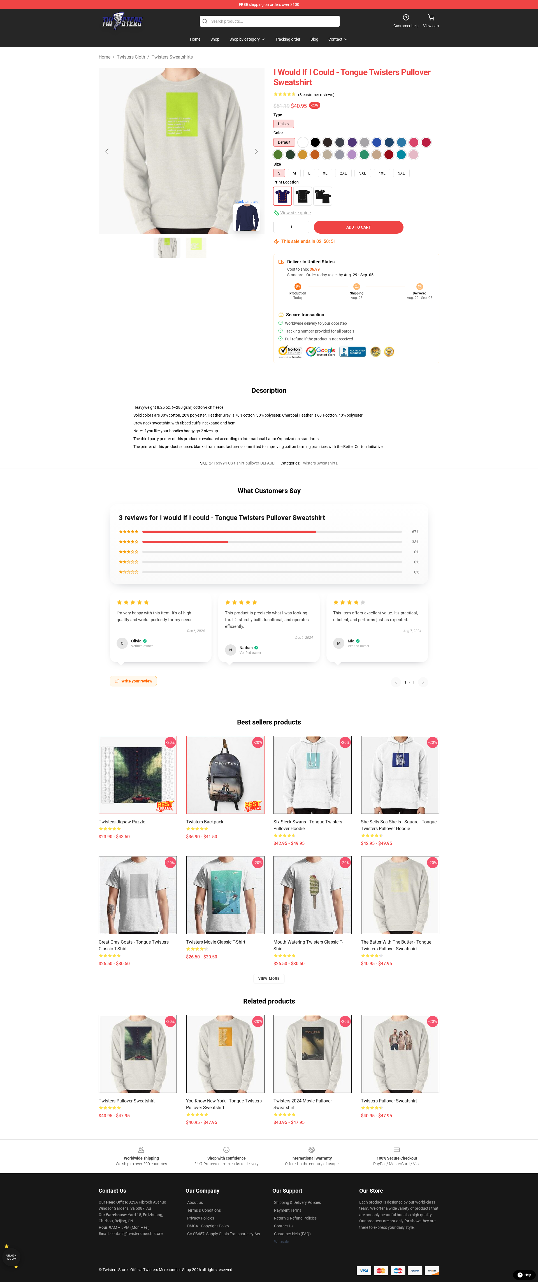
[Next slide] (256, 151)
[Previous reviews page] (396, 682)
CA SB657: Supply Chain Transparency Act (223, 1234)
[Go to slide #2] (196, 248)
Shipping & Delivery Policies (297, 1202)
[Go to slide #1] (167, 248)
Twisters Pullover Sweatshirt (127, 1101)
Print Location (286, 182)
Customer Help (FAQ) (292, 1234)
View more (269, 979)
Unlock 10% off (11, 1257)
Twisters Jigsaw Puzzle (122, 822)
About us (195, 1202)
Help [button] (528, 1275)
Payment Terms (287, 1210)
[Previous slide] (107, 151)
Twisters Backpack (204, 822)
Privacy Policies (200, 1218)
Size (277, 164)
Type (277, 115)
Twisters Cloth (131, 57)
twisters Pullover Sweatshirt (389, 1101)
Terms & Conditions (204, 1210)
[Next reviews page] (423, 682)
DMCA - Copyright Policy (208, 1226)
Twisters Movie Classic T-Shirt (215, 942)
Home (104, 57)
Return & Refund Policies (295, 1218)
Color (278, 133)
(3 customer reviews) (316, 94)
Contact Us (283, 1226)
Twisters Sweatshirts (172, 57)
